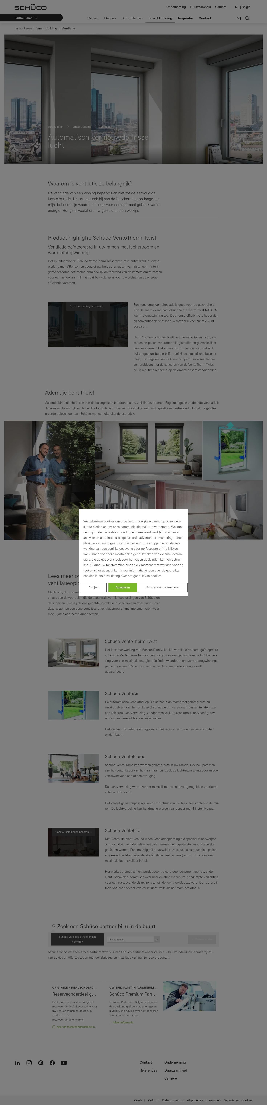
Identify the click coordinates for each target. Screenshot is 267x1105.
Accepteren (123, 587)
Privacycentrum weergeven (163, 587)
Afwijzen (94, 587)
